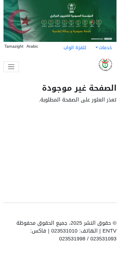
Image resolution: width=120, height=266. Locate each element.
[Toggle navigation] (11, 66)
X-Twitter (86, 213)
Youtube (112, 213)
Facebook (104, 213)
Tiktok (95, 213)
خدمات (105, 47)
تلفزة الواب (74, 47)
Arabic (32, 46)
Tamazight (13, 46)
